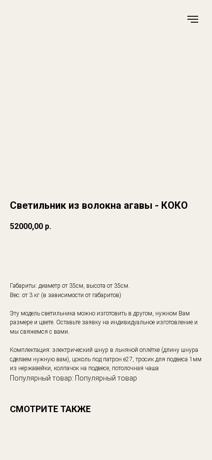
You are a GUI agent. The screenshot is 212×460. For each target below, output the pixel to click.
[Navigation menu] (192, 19)
